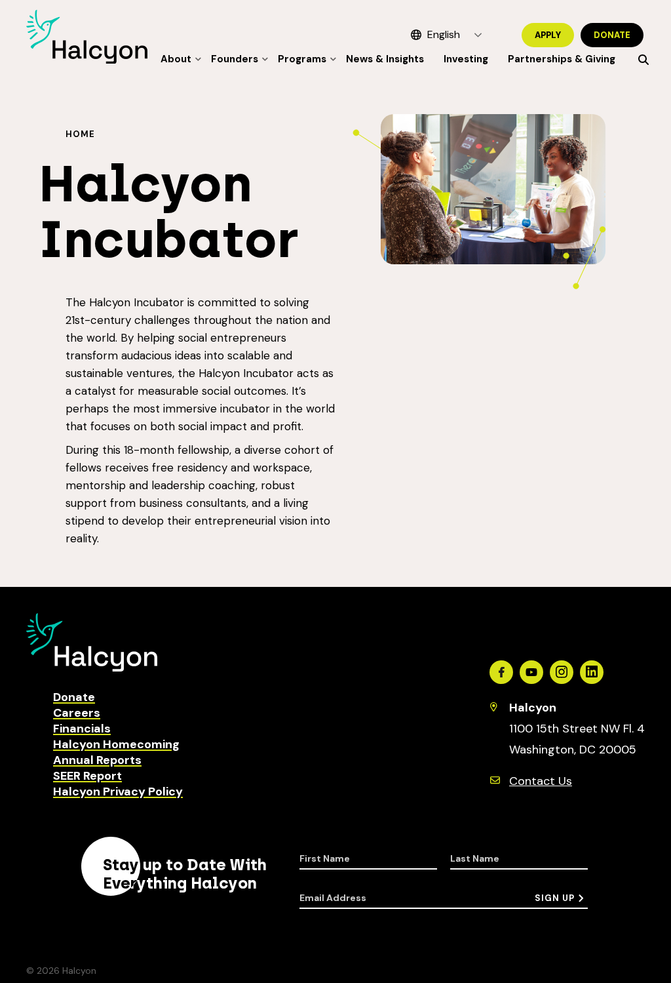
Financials (82, 728)
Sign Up (555, 898)
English (443, 34)
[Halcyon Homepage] (86, 60)
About (176, 59)
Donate (612, 35)
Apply (548, 35)
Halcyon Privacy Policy (118, 791)
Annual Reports (97, 760)
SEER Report (87, 776)
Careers (76, 713)
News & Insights (385, 59)
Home (80, 134)
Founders (234, 59)
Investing (466, 59)
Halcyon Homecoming (116, 744)
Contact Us (540, 781)
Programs (302, 59)
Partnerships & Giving (561, 59)
